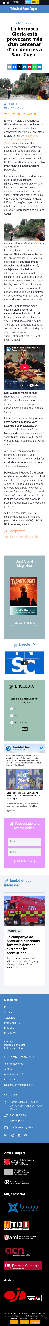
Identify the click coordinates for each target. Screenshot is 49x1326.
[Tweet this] (19, 67)
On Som (8, 1012)
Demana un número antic (18, 1085)
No (16, 715)
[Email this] (9, 67)
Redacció (12, 104)
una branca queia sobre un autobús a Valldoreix (21, 140)
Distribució (10, 1080)
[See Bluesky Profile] (41, 748)
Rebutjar (24, 1322)
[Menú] (4, 9)
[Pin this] (29, 67)
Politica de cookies (13, 1048)
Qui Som (9, 1007)
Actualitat (14, 931)
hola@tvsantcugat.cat (22, 1127)
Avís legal (9, 1041)
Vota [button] (24, 729)
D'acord (14, 1322)
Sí (15, 709)
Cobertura (9, 1028)
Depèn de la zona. (21, 722)
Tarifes (8, 1069)
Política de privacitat (14, 1045)
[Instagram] (12, 1135)
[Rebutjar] (46, 1318)
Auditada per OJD (14, 1074)
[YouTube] (25, 1135)
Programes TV (12, 1023)
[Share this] (14, 67)
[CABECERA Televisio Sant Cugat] (24, 9)
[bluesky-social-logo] (4, 2)
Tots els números (13, 1064)
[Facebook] (19, 1135)
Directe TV (10, 1033)
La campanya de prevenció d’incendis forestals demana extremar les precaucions (23, 945)
